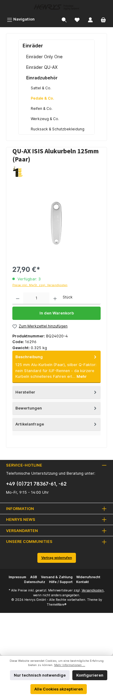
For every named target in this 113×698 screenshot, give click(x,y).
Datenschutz (34, 582)
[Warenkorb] (103, 19)
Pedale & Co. (42, 98)
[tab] (56, 367)
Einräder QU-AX (42, 67)
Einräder (33, 46)
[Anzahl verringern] (17, 298)
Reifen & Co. (41, 108)
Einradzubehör (42, 77)
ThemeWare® (56, 605)
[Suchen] (64, 19)
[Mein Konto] (90, 19)
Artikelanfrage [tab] (29, 424)
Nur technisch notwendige (40, 675)
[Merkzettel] (77, 19)
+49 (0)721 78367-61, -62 (36, 484)
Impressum (17, 577)
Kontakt (82, 582)
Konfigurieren (89, 675)
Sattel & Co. (41, 88)
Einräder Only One (44, 56)
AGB (33, 577)
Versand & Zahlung (57, 577)
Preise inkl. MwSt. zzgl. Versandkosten (39, 285)
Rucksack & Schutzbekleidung (57, 129)
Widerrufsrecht (88, 577)
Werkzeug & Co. (45, 118)
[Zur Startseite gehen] (56, 7)
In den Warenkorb (56, 313)
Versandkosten (93, 590)
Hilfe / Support (61, 582)
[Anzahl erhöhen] (55, 298)
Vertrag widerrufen (56, 558)
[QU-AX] (56, 171)
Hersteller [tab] (25, 392)
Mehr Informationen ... (69, 665)
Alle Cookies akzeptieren (58, 689)
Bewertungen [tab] (28, 408)
